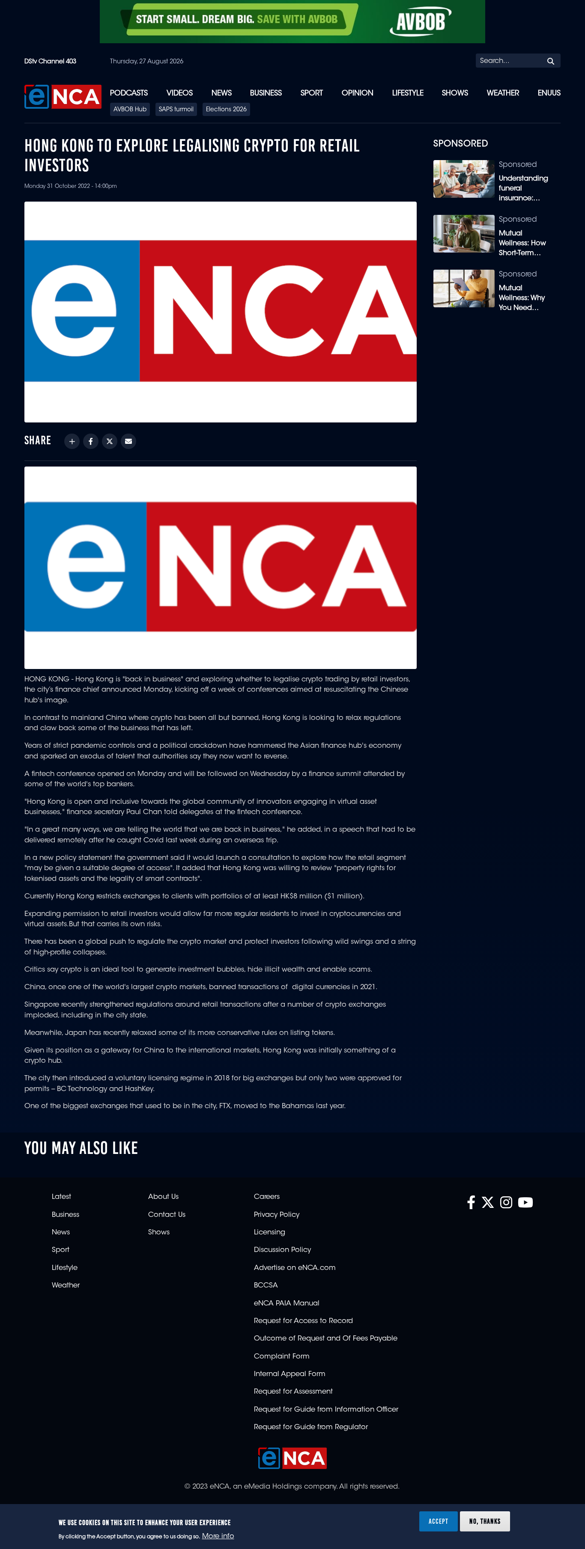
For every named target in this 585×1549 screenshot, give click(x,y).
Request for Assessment (293, 1391)
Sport (312, 93)
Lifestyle (408, 93)
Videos (180, 93)
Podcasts (129, 93)
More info (218, 1536)
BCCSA (266, 1285)
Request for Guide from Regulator (311, 1427)
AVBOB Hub (129, 110)
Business (266, 93)
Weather (503, 93)
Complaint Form (282, 1356)
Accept (438, 1520)
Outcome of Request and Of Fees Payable (325, 1338)
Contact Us (166, 1215)
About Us (163, 1197)
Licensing (269, 1232)
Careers (267, 1197)
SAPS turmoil (176, 110)
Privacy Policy (276, 1215)
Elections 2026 (226, 110)
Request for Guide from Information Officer (326, 1409)
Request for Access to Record (303, 1321)
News (222, 93)
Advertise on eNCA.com (295, 1268)
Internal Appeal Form (289, 1374)
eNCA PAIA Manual (286, 1303)
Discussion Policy (282, 1250)
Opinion (357, 93)
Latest (61, 1197)
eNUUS (549, 93)
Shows (455, 93)
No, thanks (485, 1520)
